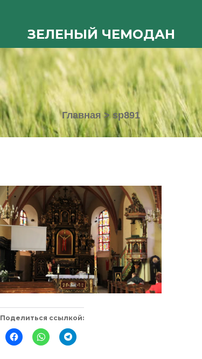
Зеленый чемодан (101, 34)
